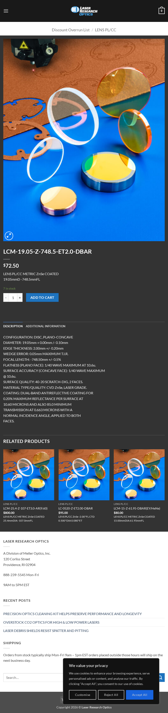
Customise (82, 695)
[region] (111, 681)
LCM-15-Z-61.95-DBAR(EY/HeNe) (137, 508)
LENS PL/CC (105, 29)
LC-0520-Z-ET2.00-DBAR (75, 508)
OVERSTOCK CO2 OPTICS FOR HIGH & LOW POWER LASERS (51, 622)
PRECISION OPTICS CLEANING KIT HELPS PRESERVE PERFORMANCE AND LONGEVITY (72, 614)
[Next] (164, 490)
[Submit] (160, 677)
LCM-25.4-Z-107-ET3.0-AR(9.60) (25, 508)
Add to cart (42, 297)
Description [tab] (13, 326)
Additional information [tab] (46, 326)
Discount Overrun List (71, 29)
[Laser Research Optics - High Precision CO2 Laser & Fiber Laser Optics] (84, 11)
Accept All (139, 695)
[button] (6, 10)
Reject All (111, 695)
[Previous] (3, 490)
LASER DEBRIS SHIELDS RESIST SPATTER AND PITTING (46, 630)
